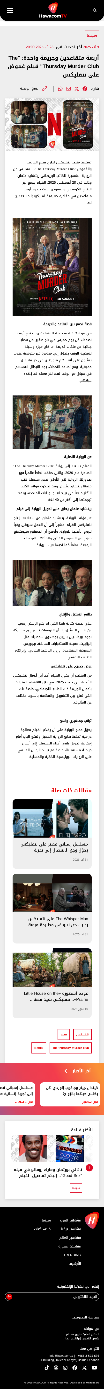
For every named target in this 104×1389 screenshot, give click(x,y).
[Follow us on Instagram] (65, 1368)
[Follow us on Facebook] (74, 1368)
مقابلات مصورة (69, 1246)
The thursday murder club (70, 1048)
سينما (92, 35)
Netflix (38, 1048)
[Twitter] (76, 88)
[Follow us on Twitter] (84, 1368)
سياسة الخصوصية (85, 1317)
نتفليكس (82, 1034)
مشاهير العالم (70, 1237)
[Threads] (56, 1368)
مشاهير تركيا (71, 1229)
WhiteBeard (92, 1382)
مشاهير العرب (70, 1220)
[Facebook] (84, 88)
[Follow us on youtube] (94, 1368)
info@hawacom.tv (61, 1355)
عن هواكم (91, 1328)
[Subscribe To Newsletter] (9, 1297)
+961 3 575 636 (88, 1355)
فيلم (63, 1034)
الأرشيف (74, 1263)
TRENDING (72, 1255)
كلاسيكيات (42, 1229)
